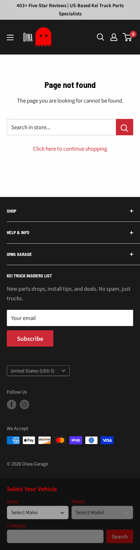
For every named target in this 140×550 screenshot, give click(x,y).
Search (120, 536)
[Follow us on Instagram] (24, 404)
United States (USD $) (32, 370)
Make (13, 501)
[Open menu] (10, 37)
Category (17, 525)
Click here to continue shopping (70, 148)
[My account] (113, 37)
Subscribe (30, 338)
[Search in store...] (124, 127)
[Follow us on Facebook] (11, 404)
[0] (127, 37)
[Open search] (100, 37)
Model (78, 501)
